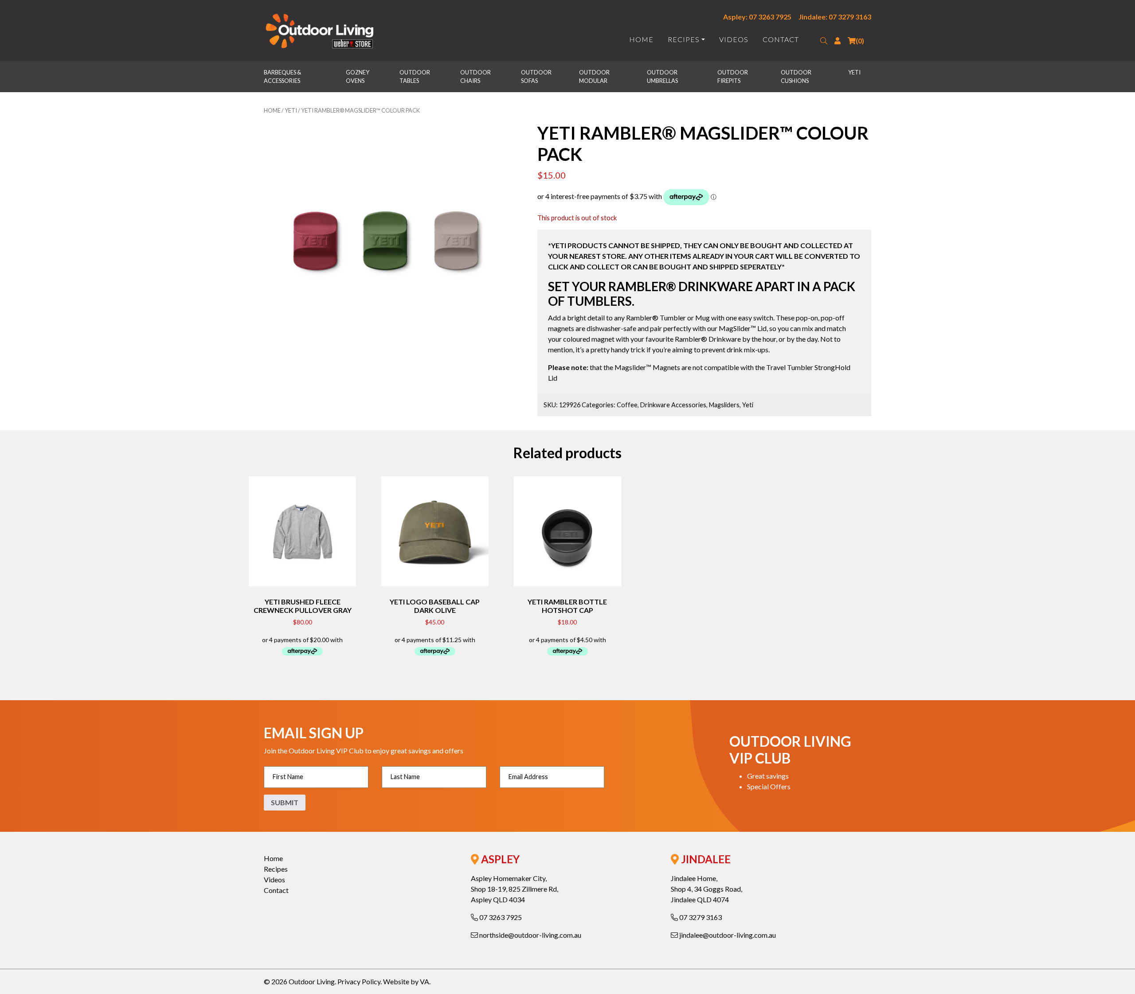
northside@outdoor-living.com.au (529, 935)
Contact (781, 39)
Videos (733, 39)
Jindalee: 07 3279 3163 (834, 16)
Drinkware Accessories (673, 405)
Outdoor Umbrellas (662, 76)
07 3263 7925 (500, 917)
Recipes (684, 39)
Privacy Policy (358, 981)
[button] (823, 40)
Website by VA (406, 981)
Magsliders (724, 405)
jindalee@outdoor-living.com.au (727, 935)
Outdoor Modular (595, 76)
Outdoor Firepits (733, 76)
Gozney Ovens (358, 76)
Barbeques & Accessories (283, 76)
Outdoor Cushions (796, 76)
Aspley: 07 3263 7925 (757, 16)
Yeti (854, 72)
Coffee (627, 405)
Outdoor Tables (415, 76)
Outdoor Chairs (476, 76)
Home (641, 39)
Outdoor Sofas (536, 76)
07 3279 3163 (700, 917)
